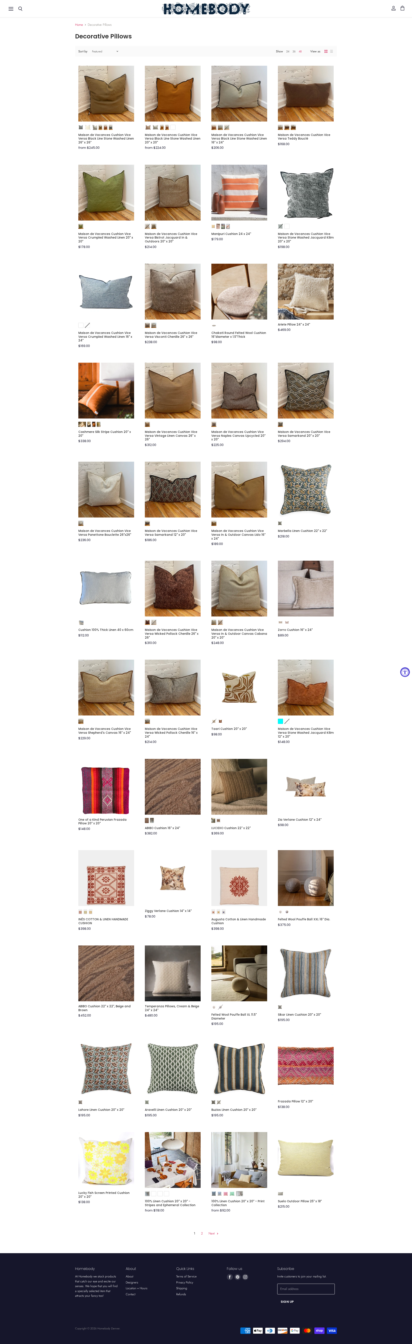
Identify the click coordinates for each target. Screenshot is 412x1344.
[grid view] (326, 51)
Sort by (82, 51)
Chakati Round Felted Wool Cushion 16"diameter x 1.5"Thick (238, 335)
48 (300, 51)
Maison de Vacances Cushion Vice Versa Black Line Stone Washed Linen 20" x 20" (172, 139)
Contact (130, 1294)
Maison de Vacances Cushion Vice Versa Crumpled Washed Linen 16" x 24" (105, 336)
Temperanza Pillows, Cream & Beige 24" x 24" (172, 1008)
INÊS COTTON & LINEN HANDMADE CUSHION (103, 921)
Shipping (181, 1288)
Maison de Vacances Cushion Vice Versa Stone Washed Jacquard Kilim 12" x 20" (306, 732)
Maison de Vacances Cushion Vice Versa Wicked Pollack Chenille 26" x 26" (171, 633)
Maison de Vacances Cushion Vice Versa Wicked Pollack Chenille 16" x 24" (171, 732)
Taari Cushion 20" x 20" (229, 729)
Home (79, 25)
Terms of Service (186, 1276)
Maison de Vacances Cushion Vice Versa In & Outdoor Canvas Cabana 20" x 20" (239, 633)
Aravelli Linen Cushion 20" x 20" (168, 1110)
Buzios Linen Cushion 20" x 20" (233, 1110)
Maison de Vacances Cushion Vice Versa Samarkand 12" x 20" (171, 533)
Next (212, 1233)
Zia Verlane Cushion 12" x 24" (299, 820)
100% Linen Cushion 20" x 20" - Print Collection (238, 1203)
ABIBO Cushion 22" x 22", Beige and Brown (104, 1008)
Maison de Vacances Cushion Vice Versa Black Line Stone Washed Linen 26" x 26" (106, 139)
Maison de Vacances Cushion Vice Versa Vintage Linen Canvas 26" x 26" (171, 435)
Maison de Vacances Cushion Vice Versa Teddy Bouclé (304, 137)
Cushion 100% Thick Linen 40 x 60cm (105, 630)
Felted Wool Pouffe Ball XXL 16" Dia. (304, 919)
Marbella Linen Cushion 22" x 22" (302, 531)
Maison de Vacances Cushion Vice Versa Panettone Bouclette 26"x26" (104, 533)
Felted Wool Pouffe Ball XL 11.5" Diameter (234, 1017)
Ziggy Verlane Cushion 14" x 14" (168, 911)
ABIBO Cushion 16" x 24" (162, 828)
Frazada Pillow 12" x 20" (295, 1101)
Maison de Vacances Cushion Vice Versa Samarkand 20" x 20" (304, 434)
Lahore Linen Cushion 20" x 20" (101, 1110)
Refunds (181, 1294)
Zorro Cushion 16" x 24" (295, 630)
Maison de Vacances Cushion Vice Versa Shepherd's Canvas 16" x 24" (104, 731)
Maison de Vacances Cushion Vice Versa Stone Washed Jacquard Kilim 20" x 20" (306, 238)
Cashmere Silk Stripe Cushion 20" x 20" (104, 434)
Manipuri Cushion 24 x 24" (231, 234)
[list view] (331, 51)
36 (293, 51)
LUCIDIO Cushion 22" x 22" (231, 828)
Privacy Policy (184, 1282)
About (129, 1276)
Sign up (287, 1301)
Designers (132, 1282)
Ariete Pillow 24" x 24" (294, 325)
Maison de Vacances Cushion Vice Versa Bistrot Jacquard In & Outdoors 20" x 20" (171, 238)
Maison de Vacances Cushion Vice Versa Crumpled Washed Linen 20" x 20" (105, 238)
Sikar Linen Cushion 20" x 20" (299, 1015)
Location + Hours (136, 1288)
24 (287, 51)
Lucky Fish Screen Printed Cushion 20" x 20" (104, 1195)
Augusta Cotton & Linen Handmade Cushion (238, 921)
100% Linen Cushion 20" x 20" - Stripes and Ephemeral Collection (170, 1203)
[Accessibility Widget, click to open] (405, 672)
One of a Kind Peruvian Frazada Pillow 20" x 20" (102, 822)
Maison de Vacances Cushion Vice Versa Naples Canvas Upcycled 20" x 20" (238, 435)
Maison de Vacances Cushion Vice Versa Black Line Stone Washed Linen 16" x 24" (239, 139)
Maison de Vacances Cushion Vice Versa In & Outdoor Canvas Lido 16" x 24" (238, 534)
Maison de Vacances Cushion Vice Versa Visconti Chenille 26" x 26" (171, 335)
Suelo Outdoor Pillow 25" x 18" (300, 1201)
